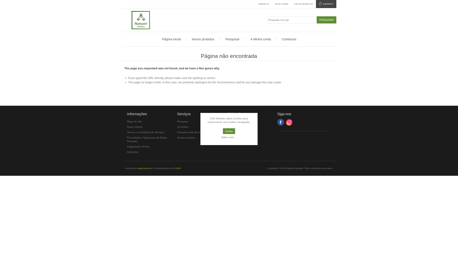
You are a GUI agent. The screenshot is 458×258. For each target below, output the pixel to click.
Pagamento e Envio (138, 146)
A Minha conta (260, 39)
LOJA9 (177, 168)
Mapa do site (134, 121)
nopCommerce (145, 168)
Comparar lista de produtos (192, 132)
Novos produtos (203, 39)
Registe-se (264, 4)
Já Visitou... (183, 126)
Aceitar (229, 131)
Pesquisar (232, 39)
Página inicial (171, 39)
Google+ (289, 122)
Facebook (280, 122)
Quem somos (134, 126)
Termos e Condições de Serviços (145, 132)
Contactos (289, 39)
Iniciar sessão (281, 4)
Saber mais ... (229, 137)
